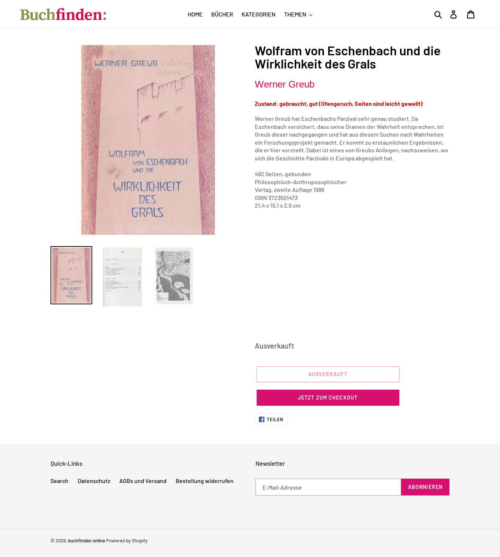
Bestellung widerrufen (205, 480)
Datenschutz (94, 480)
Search (59, 480)
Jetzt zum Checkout (328, 397)
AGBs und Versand (143, 480)
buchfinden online (86, 540)
